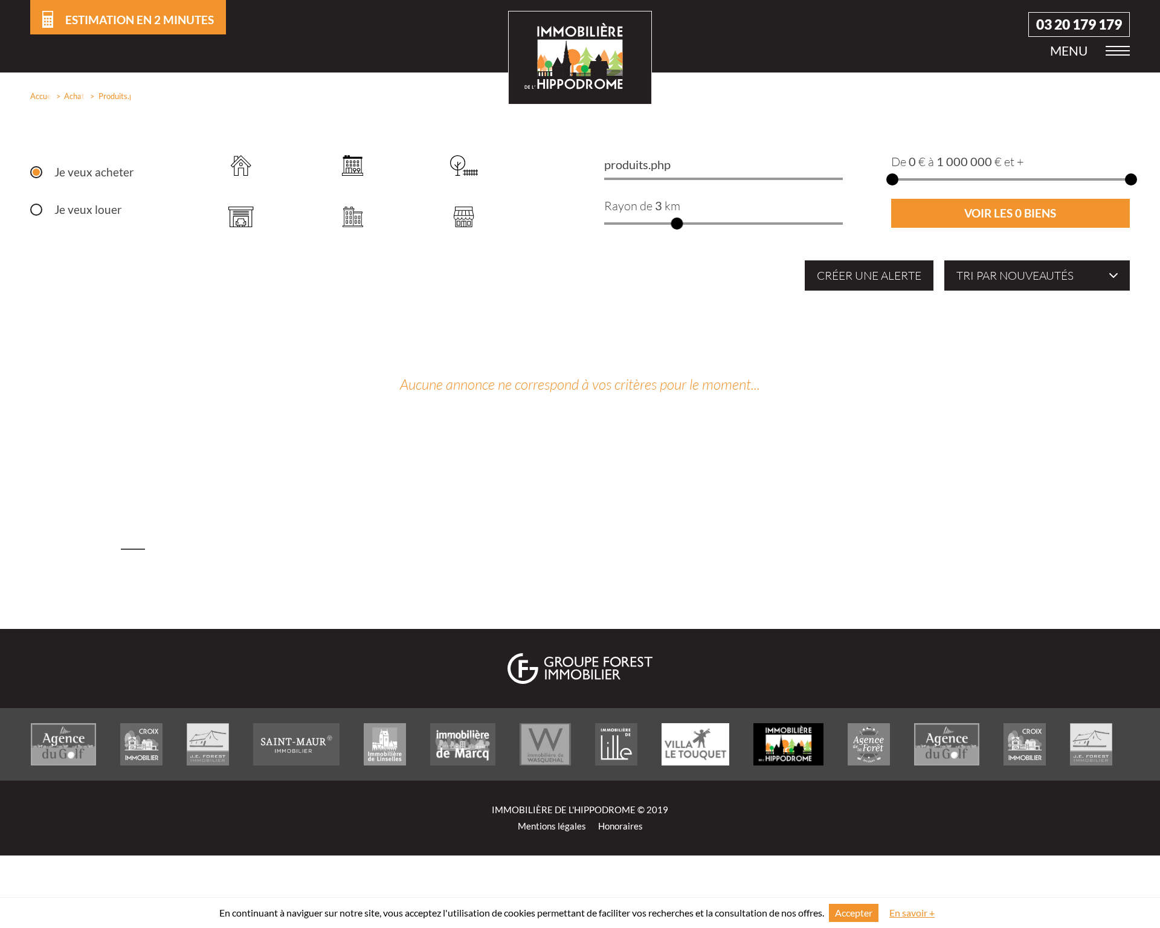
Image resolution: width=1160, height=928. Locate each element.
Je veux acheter (94, 172)
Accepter (853, 912)
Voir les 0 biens (1010, 213)
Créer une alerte (869, 275)
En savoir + (912, 912)
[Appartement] (352, 165)
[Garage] (241, 216)
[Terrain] (464, 165)
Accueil (38, 96)
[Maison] (241, 165)
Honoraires (620, 826)
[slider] (677, 224)
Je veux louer (88, 209)
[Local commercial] (464, 216)
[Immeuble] (352, 216)
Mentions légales (552, 826)
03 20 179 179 (1079, 24)
